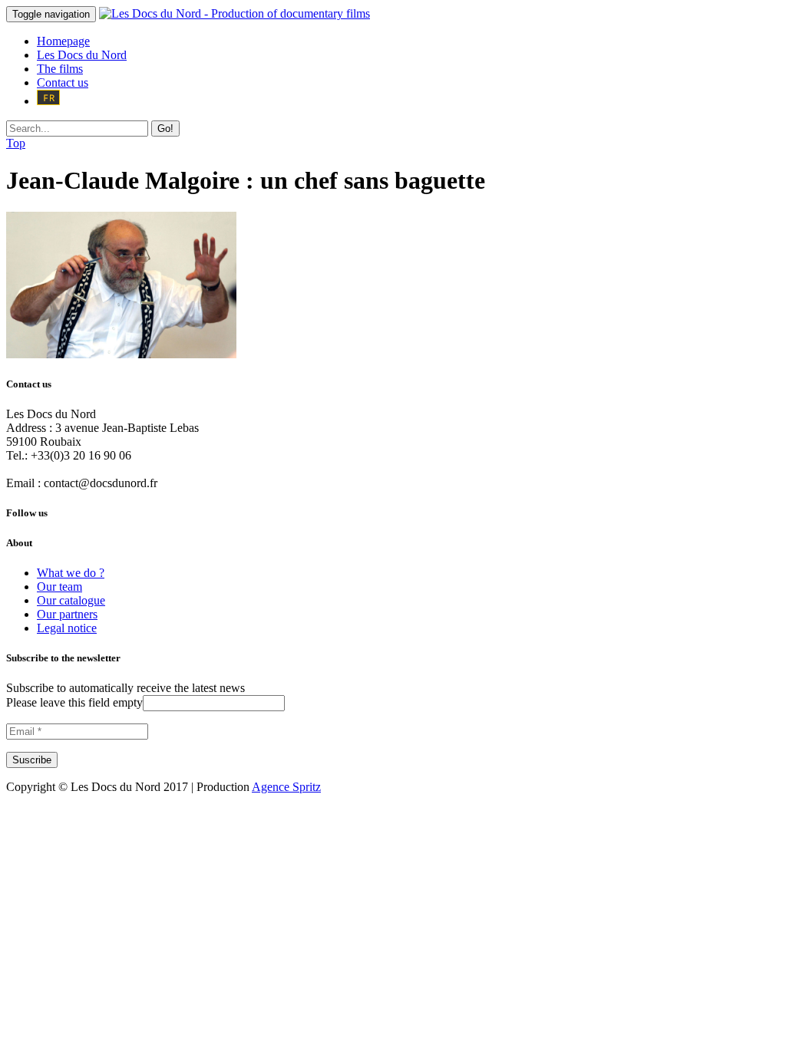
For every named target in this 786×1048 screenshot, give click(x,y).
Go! (165, 128)
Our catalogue (71, 600)
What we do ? (70, 572)
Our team (59, 586)
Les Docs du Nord (82, 54)
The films (60, 68)
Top (15, 143)
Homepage (63, 41)
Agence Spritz (286, 786)
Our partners (67, 614)
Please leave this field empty (74, 702)
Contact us (62, 82)
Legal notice (67, 627)
